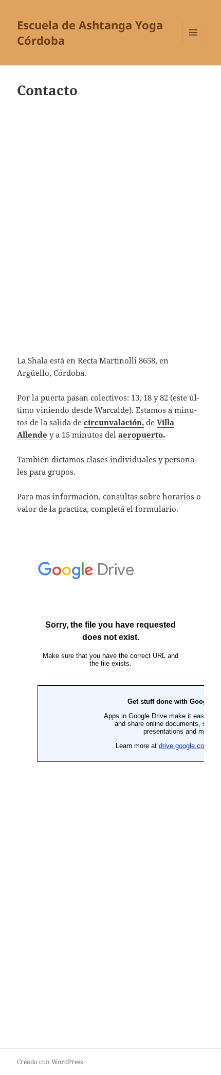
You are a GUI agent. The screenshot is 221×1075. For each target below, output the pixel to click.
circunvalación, (114, 422)
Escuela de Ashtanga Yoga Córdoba (90, 32)
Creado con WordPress (50, 1061)
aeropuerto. (141, 434)
